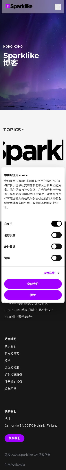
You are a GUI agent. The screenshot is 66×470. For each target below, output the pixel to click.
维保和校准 (12, 367)
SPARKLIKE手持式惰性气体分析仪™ (29, 310)
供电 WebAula (15, 465)
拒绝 (33, 294)
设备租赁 (10, 389)
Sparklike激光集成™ (19, 317)
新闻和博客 (12, 353)
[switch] (56, 235)
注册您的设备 (13, 381)
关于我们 (10, 346)
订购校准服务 (13, 374)
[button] (58, 7)
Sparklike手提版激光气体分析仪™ (28, 303)
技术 (7, 360)
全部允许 (33, 283)
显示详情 (49, 272)
